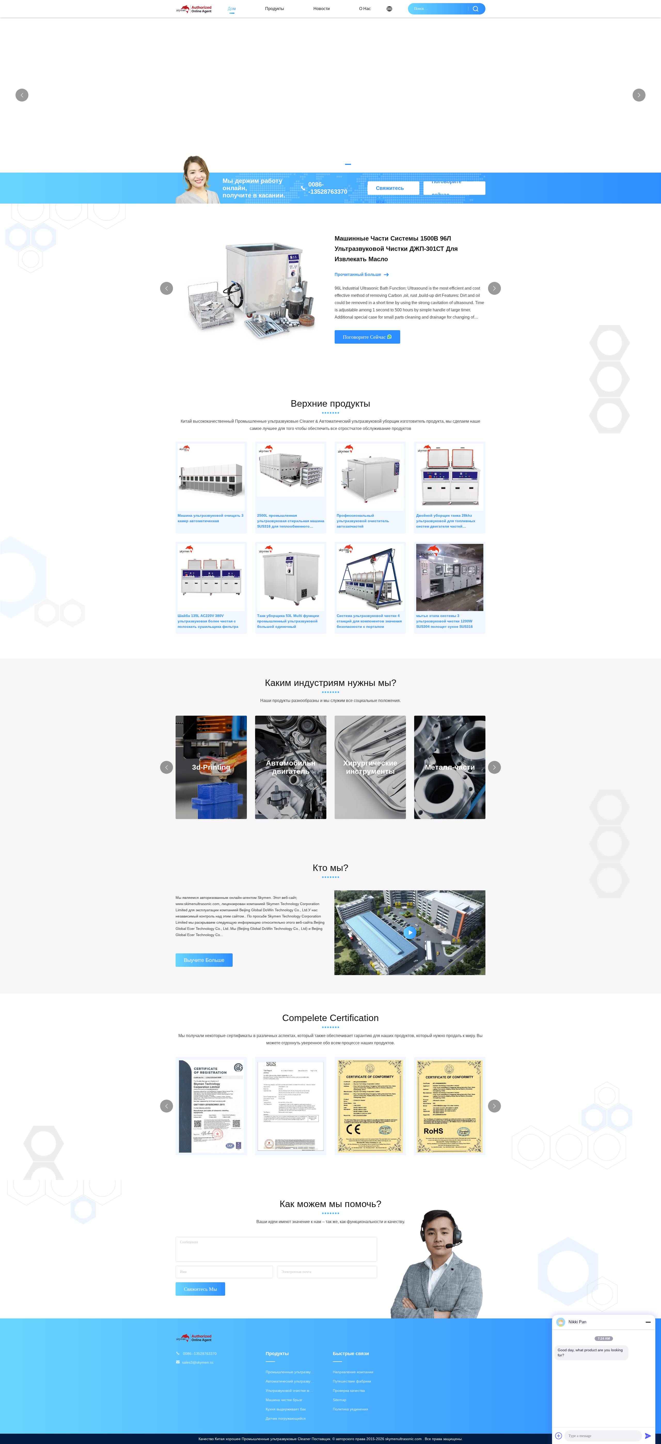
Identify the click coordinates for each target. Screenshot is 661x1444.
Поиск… (476, 9)
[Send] (648, 1435)
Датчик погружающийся (286, 1418)
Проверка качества (349, 1390)
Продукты (274, 8)
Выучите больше (204, 960)
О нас (365, 8)
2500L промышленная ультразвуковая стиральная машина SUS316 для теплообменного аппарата (290, 521)
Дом (232, 8)
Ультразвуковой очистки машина (290, 1390)
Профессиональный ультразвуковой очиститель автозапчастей (363, 520)
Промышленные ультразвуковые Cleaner (290, 1372)
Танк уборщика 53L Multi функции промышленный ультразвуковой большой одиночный (288, 621)
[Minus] (648, 1322)
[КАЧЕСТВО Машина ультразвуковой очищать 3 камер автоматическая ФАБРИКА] (211, 477)
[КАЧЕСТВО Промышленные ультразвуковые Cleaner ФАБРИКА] (330, 95)
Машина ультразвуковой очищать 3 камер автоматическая (210, 518)
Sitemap (339, 1400)
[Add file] (558, 1435)
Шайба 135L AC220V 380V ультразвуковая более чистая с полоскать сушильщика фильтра (208, 621)
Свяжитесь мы (390, 190)
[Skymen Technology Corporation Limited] (194, 1337)
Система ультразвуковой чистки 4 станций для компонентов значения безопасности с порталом (369, 621)
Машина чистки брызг (284, 1400)
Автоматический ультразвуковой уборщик (290, 1381)
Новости (321, 8)
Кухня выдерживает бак (286, 1409)
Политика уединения (350, 1409)
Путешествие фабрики (352, 1381)
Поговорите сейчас (446, 188)
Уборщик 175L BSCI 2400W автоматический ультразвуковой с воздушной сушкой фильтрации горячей (402, 248)
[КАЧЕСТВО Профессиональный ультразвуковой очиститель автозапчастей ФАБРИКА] (370, 477)
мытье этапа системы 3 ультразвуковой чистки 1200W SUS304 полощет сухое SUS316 (444, 621)
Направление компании (353, 1372)
